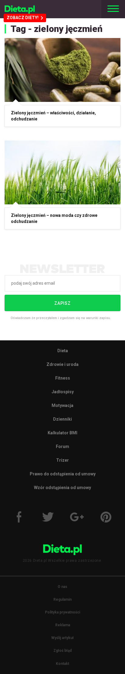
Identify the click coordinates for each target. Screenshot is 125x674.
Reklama (62, 625)
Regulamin (62, 599)
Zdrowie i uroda (62, 364)
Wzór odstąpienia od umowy (62, 487)
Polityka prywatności (62, 612)
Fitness (62, 378)
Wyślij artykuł (62, 638)
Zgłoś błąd (62, 650)
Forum (62, 446)
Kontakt (62, 664)
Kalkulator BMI (62, 432)
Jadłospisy (63, 391)
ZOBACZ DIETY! (23, 17)
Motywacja (62, 405)
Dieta (62, 350)
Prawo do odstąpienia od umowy (63, 473)
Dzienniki (62, 419)
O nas (62, 587)
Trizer (62, 460)
